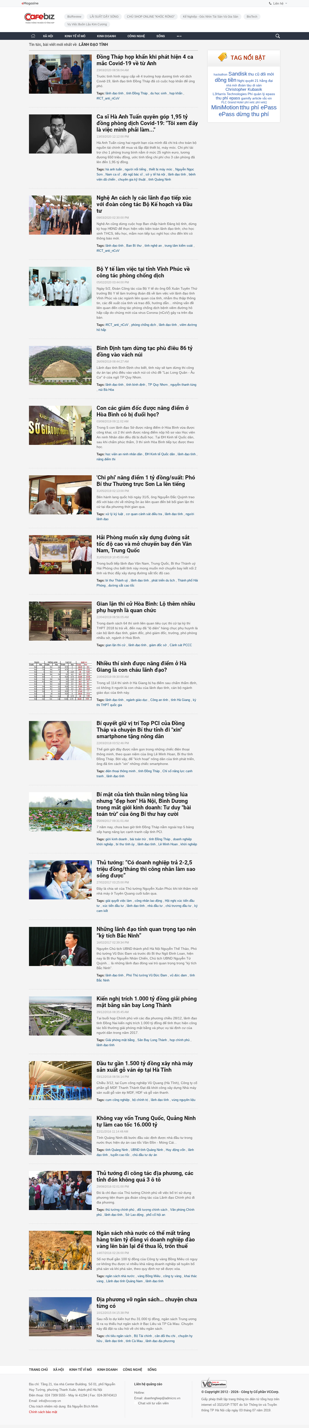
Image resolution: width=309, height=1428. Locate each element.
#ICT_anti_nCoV (108, 98)
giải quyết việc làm (118, 901)
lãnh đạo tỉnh (114, 93)
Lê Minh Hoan (168, 844)
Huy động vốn (175, 1150)
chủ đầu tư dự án (145, 1155)
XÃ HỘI (48, 36)
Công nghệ (132, 1370)
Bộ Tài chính (143, 1336)
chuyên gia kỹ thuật (132, 179)
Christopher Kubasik (243, 89)
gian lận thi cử (115, 645)
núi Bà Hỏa (106, 390)
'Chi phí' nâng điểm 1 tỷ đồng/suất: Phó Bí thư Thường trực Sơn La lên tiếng (146, 480)
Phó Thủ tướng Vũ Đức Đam (146, 975)
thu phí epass (228, 98)
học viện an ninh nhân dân (123, 454)
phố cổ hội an (155, 1215)
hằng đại (266, 81)
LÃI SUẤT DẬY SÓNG (104, 16)
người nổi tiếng (135, 169)
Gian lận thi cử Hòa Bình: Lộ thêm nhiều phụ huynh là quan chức (146, 607)
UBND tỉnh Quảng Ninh (147, 1150)
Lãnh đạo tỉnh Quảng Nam (124, 1281)
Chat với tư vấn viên (153, 1403)
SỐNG (160, 36)
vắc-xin (267, 98)
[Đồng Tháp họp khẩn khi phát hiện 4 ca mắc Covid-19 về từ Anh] (63, 74)
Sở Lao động (134, 1215)
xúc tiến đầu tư (113, 906)
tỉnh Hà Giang (180, 700)
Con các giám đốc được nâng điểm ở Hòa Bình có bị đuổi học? (143, 411)
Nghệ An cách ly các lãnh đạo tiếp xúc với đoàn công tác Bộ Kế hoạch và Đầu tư (144, 204)
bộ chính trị (140, 1100)
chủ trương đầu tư (178, 906)
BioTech (252, 16)
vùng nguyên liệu (183, 1100)
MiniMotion (225, 107)
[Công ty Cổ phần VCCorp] (214, 1382)
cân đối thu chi (165, 1336)
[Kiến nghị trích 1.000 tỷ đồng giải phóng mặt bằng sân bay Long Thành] (63, 1016)
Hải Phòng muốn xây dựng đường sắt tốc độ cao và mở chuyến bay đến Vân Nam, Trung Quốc (144, 544)
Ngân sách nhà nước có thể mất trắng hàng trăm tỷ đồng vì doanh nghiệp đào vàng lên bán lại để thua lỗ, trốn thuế (146, 1239)
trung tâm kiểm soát (179, 245)
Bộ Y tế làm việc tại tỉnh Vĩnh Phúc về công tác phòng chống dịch (143, 272)
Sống (152, 1370)
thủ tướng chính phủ (119, 1209)
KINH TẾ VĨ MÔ (75, 36)
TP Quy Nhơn (158, 384)
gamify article (251, 98)
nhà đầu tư (155, 906)
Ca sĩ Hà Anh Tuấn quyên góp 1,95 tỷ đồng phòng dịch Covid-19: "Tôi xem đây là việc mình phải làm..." (147, 123)
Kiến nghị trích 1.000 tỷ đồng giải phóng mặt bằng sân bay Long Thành (147, 1001)
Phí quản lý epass (261, 94)
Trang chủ (38, 1370)
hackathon (220, 74)
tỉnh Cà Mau (134, 1341)
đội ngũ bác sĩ (133, 174)
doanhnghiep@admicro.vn (162, 1398)
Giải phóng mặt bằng (119, 1040)
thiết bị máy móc (160, 169)
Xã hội (58, 1370)
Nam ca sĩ (112, 174)
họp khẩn (175, 93)
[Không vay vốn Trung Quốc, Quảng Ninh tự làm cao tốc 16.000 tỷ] (63, 1135)
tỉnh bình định (135, 384)
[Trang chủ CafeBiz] (33, 36)
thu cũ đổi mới (261, 74)
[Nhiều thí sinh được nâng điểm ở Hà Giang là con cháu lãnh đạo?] (63, 680)
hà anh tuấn (113, 169)
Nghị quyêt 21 (248, 81)
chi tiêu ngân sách (118, 1336)
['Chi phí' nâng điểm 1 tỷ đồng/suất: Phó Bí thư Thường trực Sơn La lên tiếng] (63, 494)
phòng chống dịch (143, 325)
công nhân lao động (148, 901)
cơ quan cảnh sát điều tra (144, 514)
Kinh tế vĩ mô (80, 1370)
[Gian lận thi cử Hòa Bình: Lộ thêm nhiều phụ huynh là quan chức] (63, 621)
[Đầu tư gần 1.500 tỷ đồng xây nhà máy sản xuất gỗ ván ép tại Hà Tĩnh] (63, 1080)
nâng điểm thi (106, 459)
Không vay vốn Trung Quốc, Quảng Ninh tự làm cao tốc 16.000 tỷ (146, 1121)
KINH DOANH (106, 36)
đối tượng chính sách (152, 1209)
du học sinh (158, 93)
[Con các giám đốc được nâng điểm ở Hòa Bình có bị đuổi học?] (63, 425)
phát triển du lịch (163, 580)
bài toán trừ (138, 839)
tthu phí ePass (258, 107)
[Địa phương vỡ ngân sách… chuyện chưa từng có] (63, 1316)
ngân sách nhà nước (120, 1276)
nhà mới (231, 85)
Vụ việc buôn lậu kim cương (87, 24)
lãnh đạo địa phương (160, 1341)
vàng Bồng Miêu (149, 1276)
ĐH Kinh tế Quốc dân (160, 454)
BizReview (74, 16)
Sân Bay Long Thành (152, 1040)
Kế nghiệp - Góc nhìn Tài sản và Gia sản (210, 16)
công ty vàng (172, 1276)
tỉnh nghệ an (153, 245)
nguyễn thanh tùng (183, 384)
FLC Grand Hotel (232, 102)
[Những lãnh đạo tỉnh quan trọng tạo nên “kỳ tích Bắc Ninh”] (63, 946)
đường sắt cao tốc (121, 585)
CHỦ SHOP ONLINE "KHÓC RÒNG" (151, 16)
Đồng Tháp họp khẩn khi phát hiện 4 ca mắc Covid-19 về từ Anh (145, 60)
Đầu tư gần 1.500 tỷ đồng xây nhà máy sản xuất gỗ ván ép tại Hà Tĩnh (145, 1066)
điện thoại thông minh (120, 771)
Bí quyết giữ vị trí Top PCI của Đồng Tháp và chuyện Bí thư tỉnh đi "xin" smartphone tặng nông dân (141, 730)
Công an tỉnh (159, 700)
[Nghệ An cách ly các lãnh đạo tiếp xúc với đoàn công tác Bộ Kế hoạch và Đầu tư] (63, 215)
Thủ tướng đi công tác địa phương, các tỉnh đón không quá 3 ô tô (145, 1176)
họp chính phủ (180, 1040)
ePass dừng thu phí (244, 114)
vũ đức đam (178, 975)
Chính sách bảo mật (43, 1412)
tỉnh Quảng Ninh (159, 179)
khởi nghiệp (189, 844)
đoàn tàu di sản (250, 85)
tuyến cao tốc (120, 1155)
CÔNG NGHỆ (136, 36)
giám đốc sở (158, 645)
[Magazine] (30, 3)
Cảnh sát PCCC (181, 645)
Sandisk (237, 74)
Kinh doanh (107, 1370)
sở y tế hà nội (155, 174)
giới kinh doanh (116, 839)
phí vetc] (261, 102)
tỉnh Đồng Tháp (136, 93)
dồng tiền (225, 80)
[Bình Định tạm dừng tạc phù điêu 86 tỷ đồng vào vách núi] (63, 365)
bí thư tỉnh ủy (125, 844)
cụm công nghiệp (117, 1100)
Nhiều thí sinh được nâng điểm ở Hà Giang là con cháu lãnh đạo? (141, 666)
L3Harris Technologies (230, 94)
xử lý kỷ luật (114, 514)
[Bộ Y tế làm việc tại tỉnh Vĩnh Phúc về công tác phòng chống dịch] (63, 286)
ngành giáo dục (136, 700)
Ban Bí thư (134, 245)
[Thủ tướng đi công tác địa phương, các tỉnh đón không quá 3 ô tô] (63, 1190)
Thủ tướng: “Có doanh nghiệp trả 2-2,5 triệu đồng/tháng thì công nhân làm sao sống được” (146, 869)
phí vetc (250, 102)
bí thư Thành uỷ (116, 580)
